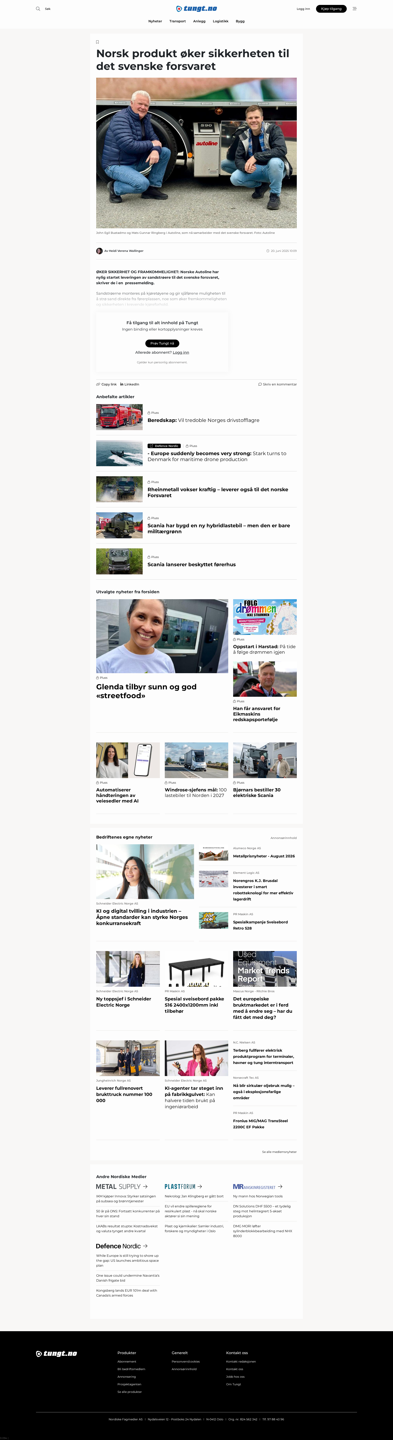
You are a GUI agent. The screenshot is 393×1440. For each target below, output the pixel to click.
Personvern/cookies (186, 1361)
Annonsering (126, 1377)
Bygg (240, 21)
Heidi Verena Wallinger (126, 251)
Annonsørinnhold (184, 1369)
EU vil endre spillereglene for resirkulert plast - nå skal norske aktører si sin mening (191, 1211)
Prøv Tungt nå (162, 343)
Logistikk (220, 21)
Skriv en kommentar (280, 384)
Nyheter (155, 21)
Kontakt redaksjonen (241, 1361)
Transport (177, 21)
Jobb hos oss (235, 1377)
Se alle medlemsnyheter (279, 1152)
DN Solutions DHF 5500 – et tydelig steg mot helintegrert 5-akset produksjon (262, 1211)
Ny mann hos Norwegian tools (258, 1196)
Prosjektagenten (129, 1384)
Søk (48, 9)
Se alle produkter (129, 1392)
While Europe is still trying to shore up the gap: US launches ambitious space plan (127, 1260)
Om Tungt (233, 1384)
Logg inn (181, 352)
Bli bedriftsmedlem (131, 1369)
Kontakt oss (234, 1369)
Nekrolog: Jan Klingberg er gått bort (194, 1196)
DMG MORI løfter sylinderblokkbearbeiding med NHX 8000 (262, 1231)
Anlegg (199, 21)
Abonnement (126, 1361)
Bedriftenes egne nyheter (124, 837)
